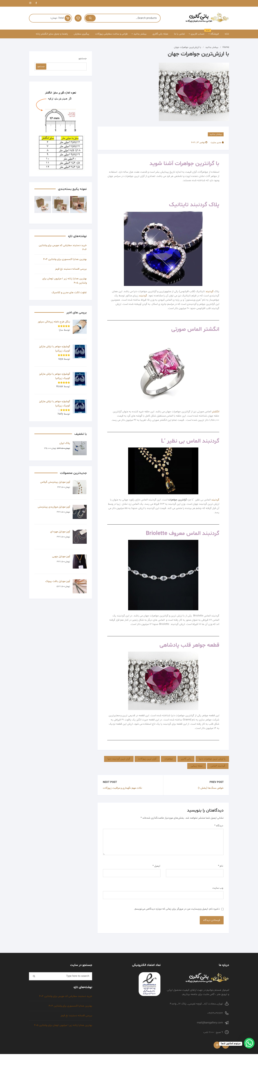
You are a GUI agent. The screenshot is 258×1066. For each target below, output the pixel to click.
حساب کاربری (197, 34)
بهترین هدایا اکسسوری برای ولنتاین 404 (65, 259)
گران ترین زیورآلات (147, 759)
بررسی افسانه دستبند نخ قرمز (71, 269)
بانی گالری (186, 759)
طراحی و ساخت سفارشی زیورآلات (111, 34)
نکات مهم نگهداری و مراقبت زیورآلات (122, 788)
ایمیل (156, 866)
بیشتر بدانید (140, 34)
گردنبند (209, 291)
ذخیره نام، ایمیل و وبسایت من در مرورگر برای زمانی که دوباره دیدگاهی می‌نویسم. (177, 909)
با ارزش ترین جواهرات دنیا (212, 759)
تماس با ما (179, 34)
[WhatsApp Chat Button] (249, 1043)
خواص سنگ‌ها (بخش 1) (211, 788)
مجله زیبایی (197, 766)
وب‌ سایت (217, 888)
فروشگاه (213, 33)
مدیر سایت (216, 142)
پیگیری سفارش (81, 34)
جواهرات (168, 759)
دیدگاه (218, 826)
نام (220, 866)
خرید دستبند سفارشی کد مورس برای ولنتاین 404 (63, 247)
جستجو (83, 58)
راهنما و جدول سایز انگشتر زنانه (52, 34)
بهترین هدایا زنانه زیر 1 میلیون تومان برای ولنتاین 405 (64, 281)
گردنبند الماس (218, 766)
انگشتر (215, 412)
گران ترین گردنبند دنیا (119, 759)
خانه (227, 34)
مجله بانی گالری (160, 34)
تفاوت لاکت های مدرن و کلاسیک (69, 292)
